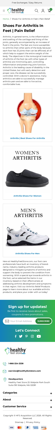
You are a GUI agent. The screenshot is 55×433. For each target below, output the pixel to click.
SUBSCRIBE (44, 321)
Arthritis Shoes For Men (27, 253)
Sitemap (19, 422)
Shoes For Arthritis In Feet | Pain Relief (31, 19)
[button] (4, 11)
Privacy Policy (33, 422)
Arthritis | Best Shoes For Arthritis (27, 138)
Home (6, 19)
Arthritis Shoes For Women (27, 196)
